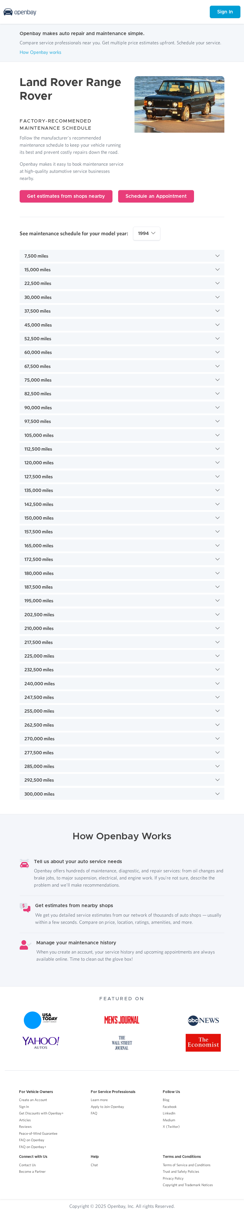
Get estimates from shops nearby (66, 196)
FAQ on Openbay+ (32, 1147)
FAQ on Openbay (31, 1140)
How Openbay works (40, 52)
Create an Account (33, 1100)
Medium (169, 1120)
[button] (122, 256)
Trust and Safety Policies (181, 1171)
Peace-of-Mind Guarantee (38, 1133)
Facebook (170, 1106)
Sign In (225, 12)
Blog (166, 1100)
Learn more (99, 1100)
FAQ (94, 1113)
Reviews (25, 1126)
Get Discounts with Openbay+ (41, 1113)
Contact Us (27, 1165)
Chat (94, 1165)
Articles (25, 1120)
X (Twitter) (171, 1126)
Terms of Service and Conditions (186, 1165)
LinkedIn (169, 1113)
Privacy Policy (173, 1178)
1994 (143, 233)
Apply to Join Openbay (107, 1106)
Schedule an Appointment (156, 196)
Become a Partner (32, 1171)
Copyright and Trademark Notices (188, 1185)
